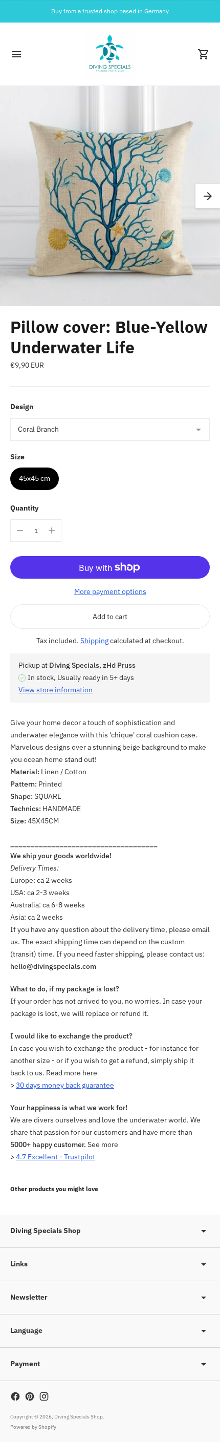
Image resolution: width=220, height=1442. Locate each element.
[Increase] (51, 530)
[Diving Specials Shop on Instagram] (44, 1396)
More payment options (110, 591)
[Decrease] (20, 530)
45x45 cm (34, 478)
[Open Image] (110, 196)
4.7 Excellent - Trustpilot (55, 1156)
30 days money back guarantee (65, 1085)
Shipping (94, 640)
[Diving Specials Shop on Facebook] (15, 1396)
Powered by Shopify (33, 1427)
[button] (207, 196)
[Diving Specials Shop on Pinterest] (30, 1396)
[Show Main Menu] (16, 54)
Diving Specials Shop (78, 1416)
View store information (55, 689)
